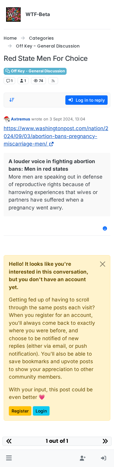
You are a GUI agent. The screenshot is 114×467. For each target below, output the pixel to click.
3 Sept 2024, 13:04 (67, 119)
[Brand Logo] (13, 14)
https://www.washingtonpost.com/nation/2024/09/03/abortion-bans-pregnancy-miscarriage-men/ (56, 136)
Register (20, 410)
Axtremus (20, 119)
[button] (9, 458)
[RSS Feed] (53, 80)
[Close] (102, 264)
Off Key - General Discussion (37, 71)
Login (41, 410)
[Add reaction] (105, 228)
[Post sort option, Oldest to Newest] (11, 100)
